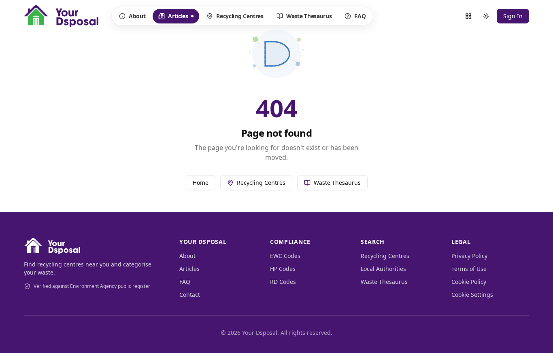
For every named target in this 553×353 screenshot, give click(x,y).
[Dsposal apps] (468, 16)
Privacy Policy (469, 256)
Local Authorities (383, 269)
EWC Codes (285, 256)
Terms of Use (469, 269)
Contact (189, 294)
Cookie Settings (472, 294)
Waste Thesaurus (309, 16)
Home (200, 182)
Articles (177, 17)
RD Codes (283, 281)
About (137, 16)
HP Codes (283, 269)
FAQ (360, 16)
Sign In (513, 16)
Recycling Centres (239, 16)
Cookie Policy (468, 281)
